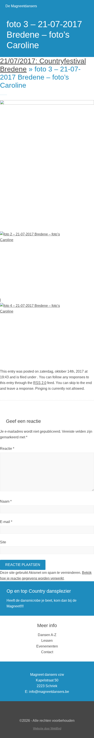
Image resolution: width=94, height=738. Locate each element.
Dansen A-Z (47, 635)
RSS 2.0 (39, 383)
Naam (6, 501)
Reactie (7, 448)
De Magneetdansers (21, 6)
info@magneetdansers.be (49, 692)
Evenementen (47, 646)
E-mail (6, 522)
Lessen (47, 640)
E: (26, 692)
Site (3, 542)
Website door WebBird (47, 728)
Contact (47, 652)
